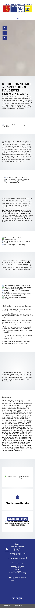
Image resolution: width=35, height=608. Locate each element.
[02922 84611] (17, 598)
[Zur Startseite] (17, 9)
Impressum (6, 606)
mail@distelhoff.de (19, 558)
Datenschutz (18, 606)
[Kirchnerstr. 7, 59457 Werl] (21, 598)
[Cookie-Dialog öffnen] (7, 549)
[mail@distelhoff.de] (14, 598)
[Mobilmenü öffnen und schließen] (17, 18)
